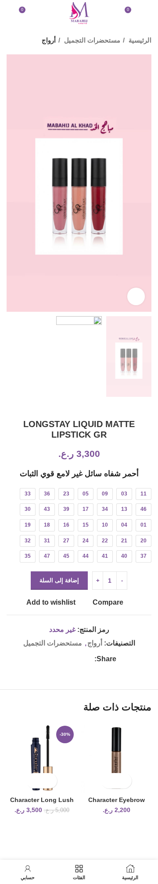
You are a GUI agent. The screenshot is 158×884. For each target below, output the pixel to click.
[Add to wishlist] (108, 780)
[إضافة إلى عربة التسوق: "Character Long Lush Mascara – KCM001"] (49, 780)
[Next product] (11, 40)
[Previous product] (28, 40)
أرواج (49, 40)
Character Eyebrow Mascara (116, 803)
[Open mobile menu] (148, 13)
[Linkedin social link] (57, 659)
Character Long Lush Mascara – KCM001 (42, 803)
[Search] (9, 13)
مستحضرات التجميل (91, 40)
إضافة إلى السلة (59, 580)
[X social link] (77, 659)
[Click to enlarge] (136, 296)
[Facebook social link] (87, 659)
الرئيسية (139, 40)
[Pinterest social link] (67, 659)
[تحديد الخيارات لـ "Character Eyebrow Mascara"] (124, 780)
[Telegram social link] (47, 659)
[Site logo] (79, 12)
